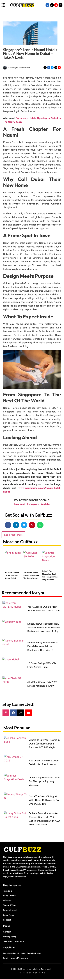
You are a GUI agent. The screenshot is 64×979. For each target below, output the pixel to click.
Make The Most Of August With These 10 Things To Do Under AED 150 (44, 800)
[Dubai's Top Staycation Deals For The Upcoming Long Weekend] (50, 559)
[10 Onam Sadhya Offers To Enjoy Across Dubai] (13, 559)
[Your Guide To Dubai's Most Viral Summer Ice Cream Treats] (14, 609)
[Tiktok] (20, 712)
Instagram (33, 503)
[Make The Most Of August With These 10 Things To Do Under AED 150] (15, 801)
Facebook (19, 503)
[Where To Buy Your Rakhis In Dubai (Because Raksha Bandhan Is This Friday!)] (14, 647)
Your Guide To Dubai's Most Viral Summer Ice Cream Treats (43, 608)
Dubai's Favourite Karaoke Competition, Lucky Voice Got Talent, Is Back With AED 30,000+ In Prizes (44, 819)
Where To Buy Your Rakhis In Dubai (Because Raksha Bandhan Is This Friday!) (42, 646)
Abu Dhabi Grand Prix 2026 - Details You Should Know (31, 575)
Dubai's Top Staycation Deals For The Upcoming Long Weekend (49, 575)
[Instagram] (5, 712)
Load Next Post (13, 534)
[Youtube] (28, 712)
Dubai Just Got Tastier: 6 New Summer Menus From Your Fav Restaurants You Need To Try (43, 627)
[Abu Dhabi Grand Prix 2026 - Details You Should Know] (32, 559)
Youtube (45, 503)
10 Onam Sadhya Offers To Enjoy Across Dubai (12, 575)
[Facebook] (13, 712)
